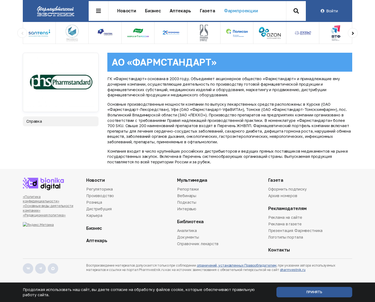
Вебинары (186, 195)
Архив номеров (282, 195)
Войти (332, 11)
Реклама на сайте (285, 218)
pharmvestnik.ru (293, 270)
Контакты (279, 250)
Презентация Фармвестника (295, 230)
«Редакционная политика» (44, 215)
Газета (207, 10)
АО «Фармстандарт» (164, 62)
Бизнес (153, 10)
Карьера (94, 215)
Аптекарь (180, 10)
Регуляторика (99, 189)
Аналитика (187, 231)
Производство (100, 195)
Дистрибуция (98, 208)
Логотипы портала (285, 237)
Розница (94, 202)
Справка (34, 121)
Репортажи (188, 189)
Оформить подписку (287, 189)
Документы (188, 237)
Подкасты (186, 202)
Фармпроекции (241, 10)
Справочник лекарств (197, 243)
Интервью (186, 208)
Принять (314, 292)
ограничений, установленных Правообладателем (236, 265)
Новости (126, 10)
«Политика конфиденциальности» (41, 199)
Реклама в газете (285, 224)
